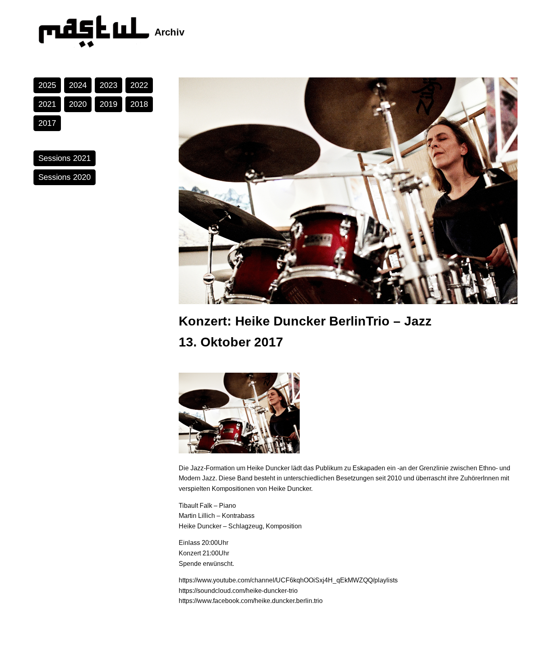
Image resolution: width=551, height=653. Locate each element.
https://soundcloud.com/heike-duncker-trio (238, 590)
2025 (47, 85)
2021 (47, 104)
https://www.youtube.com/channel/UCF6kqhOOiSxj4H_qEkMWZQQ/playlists (288, 580)
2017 (47, 123)
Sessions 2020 (64, 177)
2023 (108, 85)
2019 (108, 104)
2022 (139, 85)
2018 (139, 104)
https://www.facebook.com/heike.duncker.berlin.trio (251, 600)
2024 (78, 85)
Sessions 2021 (64, 158)
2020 (78, 104)
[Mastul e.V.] (93, 32)
